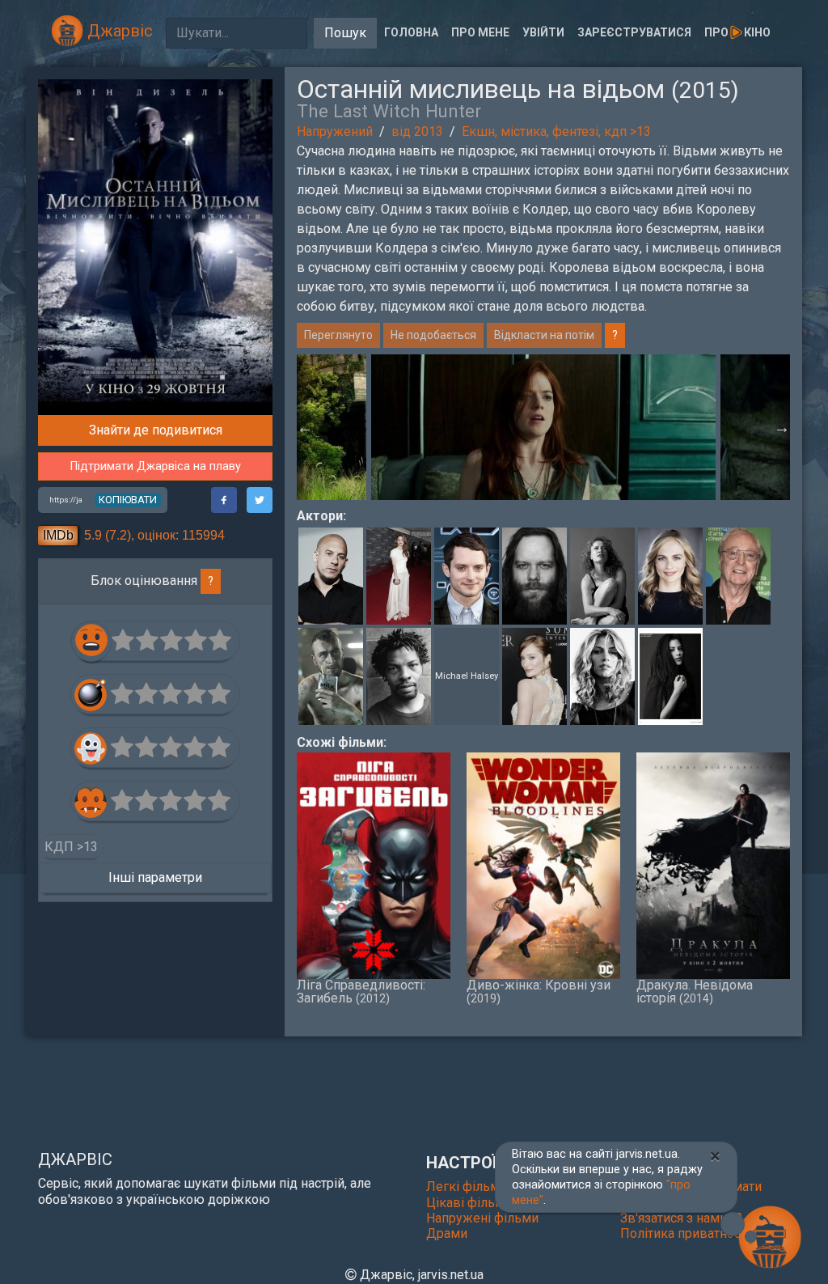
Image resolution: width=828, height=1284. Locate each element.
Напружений (335, 131)
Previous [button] (305, 427)
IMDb (58, 535)
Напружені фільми (482, 1218)
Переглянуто (338, 334)
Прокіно (737, 32)
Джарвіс (118, 30)
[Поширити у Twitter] (259, 500)
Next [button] (782, 427)
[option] (543, 427)
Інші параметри (155, 877)
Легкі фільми (466, 1186)
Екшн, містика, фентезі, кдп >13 (556, 131)
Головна (411, 32)
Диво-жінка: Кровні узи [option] (538, 991)
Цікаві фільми (469, 1202)
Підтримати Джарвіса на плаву (155, 466)
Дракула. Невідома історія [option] (694, 991)
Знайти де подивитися (155, 430)
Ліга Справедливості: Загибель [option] (361, 991)
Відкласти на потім (544, 334)
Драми (446, 1233)
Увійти (543, 32)
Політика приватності (685, 1233)
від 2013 (417, 131)
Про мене (480, 32)
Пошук (345, 32)
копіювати (128, 500)
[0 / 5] (124, 641)
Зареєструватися (634, 32)
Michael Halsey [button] (466, 676)
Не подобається (433, 334)
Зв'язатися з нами (675, 1218)
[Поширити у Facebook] (224, 500)
